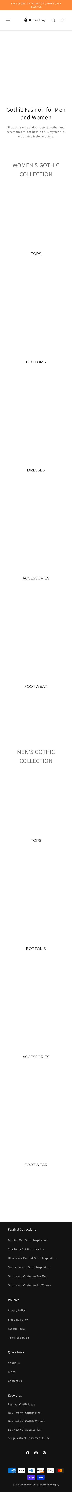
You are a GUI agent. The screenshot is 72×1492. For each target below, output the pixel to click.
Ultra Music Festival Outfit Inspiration (32, 1258)
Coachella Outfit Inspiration (26, 1249)
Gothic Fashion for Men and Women (36, 113)
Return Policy (16, 1328)
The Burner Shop (29, 1484)
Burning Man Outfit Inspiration (28, 1240)
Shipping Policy (18, 1319)
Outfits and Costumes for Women (29, 1285)
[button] (8, 20)
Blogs (11, 1372)
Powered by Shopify (49, 1484)
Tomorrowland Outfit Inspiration (29, 1267)
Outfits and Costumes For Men (27, 1276)
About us (14, 1363)
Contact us (15, 1381)
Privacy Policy (16, 1310)
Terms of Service (18, 1337)
